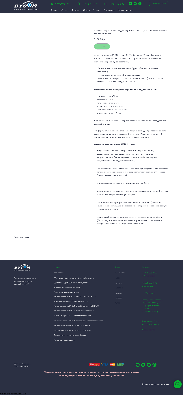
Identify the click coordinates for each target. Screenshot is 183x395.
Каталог (57, 267)
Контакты (146, 267)
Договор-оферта (148, 330)
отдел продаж (147, 286)
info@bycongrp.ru (62, 4)
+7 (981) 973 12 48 (116, 4)
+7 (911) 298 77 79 (90, 4)
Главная (118, 267)
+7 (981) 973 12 (148, 283)
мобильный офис (148, 276)
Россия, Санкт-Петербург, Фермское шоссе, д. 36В (152, 305)
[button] (159, 3)
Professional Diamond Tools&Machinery (26, 9)
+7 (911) (145, 273)
